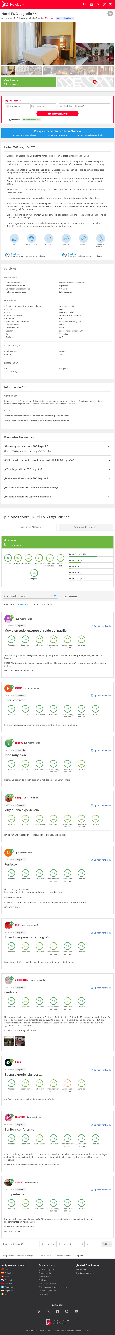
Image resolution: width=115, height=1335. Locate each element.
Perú (7, 1276)
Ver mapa (50, 18)
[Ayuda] (104, 4)
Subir (105, 1244)
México (8, 1294)
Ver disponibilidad (58, 113)
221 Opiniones (14, 84)
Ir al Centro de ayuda (85, 1273)
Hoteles (20, 1255)
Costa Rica (9, 1283)
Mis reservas (81, 1270)
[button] (110, 13)
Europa (30, 1255)
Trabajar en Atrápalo (47, 1283)
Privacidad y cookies (47, 1290)
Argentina (9, 1290)
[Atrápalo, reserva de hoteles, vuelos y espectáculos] (5, 4)
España (40, 1255)
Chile (7, 1269)
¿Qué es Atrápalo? (46, 1269)
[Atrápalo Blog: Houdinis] (38, 1311)
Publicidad (43, 1280)
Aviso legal (43, 1294)
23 (82, 1244)
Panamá (8, 1280)
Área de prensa (45, 1276)
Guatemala (9, 1287)
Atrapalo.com (8, 1255)
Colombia (9, 1273)
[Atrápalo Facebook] (57, 1311)
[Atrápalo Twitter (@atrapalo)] (48, 1311)
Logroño (59, 1255)
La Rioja (49, 1255)
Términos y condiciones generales (53, 1287)
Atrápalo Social (45, 1273)
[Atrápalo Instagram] (67, 1311)
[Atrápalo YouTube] (76, 1311)
